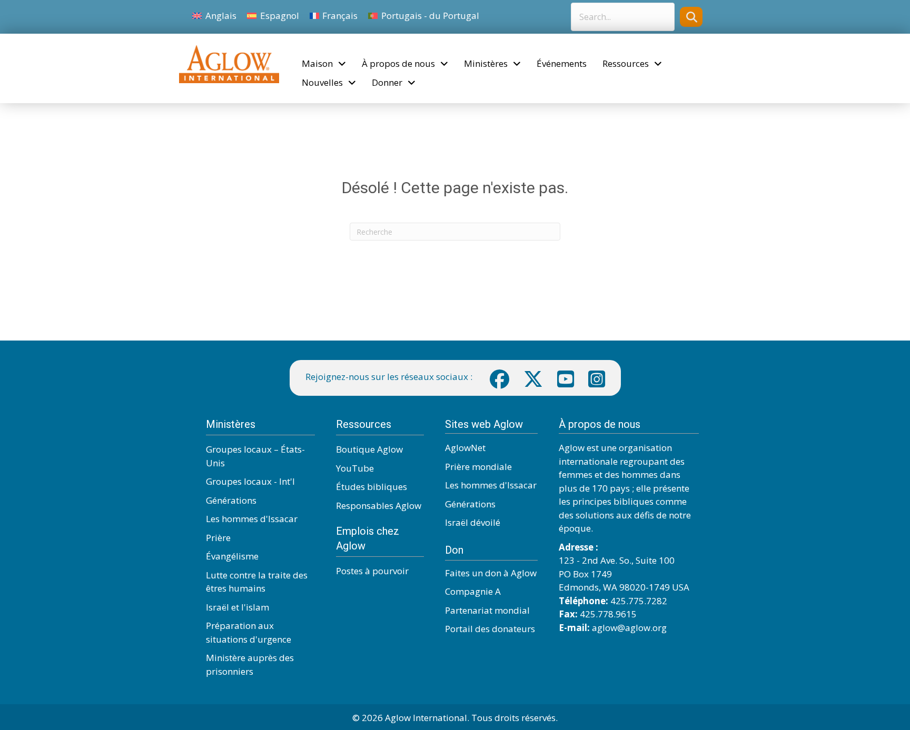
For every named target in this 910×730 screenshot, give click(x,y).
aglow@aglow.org (629, 628)
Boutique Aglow (369, 449)
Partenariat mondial (487, 610)
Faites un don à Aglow (491, 573)
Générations (231, 500)
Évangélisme (232, 556)
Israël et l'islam (237, 607)
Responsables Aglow (378, 505)
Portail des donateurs (490, 629)
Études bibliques (371, 487)
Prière (218, 538)
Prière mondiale (478, 467)
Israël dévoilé (472, 522)
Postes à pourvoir (372, 571)
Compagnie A (473, 591)
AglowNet (465, 448)
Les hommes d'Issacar (252, 519)
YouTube (355, 468)
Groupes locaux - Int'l (250, 481)
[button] (691, 16)
